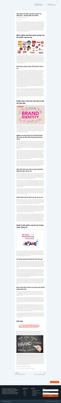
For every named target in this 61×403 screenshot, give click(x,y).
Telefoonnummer (46, 392)
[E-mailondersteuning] (33, 4)
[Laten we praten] (46, 4)
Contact (21, 7)
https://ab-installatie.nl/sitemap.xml (25, 366)
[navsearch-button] (58, 1)
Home (3, 7)
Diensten (13, 7)
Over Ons (8, 7)
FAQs (17, 7)
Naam (44, 388)
